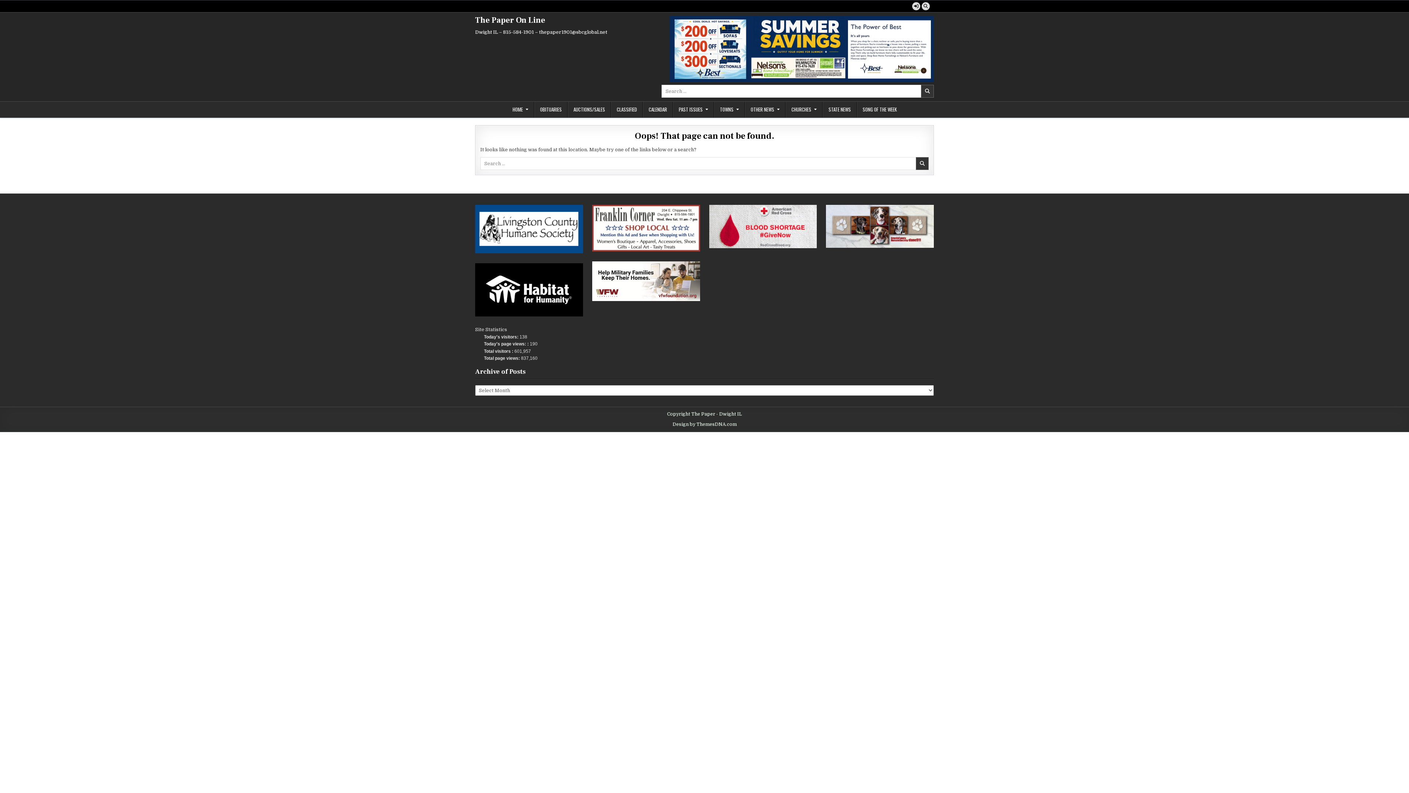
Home (518, 109)
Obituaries (551, 109)
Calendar (658, 109)
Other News (762, 109)
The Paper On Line (510, 20)
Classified (627, 109)
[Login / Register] (916, 6)
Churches (801, 109)
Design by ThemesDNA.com (705, 424)
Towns (726, 109)
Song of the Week (880, 109)
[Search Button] (926, 6)
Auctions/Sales (589, 109)
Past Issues (691, 109)
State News (840, 109)
